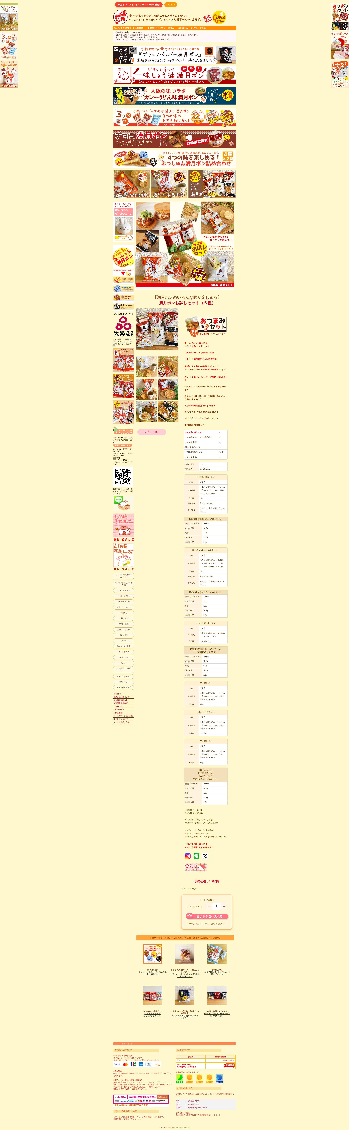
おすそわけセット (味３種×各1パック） (152, 1013)
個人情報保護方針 (121, 700)
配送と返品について (122, 697)
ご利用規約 (118, 706)
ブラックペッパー (124, 607)
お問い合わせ (119, 710)
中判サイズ (123, 624)
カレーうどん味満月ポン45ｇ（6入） (185, 1014)
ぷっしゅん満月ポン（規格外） (124, 576)
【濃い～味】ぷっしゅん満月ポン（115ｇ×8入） (185, 973)
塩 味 (124, 641)
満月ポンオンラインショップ (180, 1127)
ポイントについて (121, 719)
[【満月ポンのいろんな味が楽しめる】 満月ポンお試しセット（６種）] (146, 366)
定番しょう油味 (123, 629)
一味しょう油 (123, 596)
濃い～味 (123, 635)
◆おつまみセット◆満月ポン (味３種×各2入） (217, 1013)
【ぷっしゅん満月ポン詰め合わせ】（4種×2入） (152, 972)
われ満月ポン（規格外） (124, 669)
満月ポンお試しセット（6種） (124, 584)
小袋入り (123, 613)
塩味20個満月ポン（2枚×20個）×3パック (217, 972)
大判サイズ (123, 618)
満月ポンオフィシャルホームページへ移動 (139, 4)
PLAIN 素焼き (123, 652)
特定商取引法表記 (121, 703)
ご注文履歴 (118, 713)
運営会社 (117, 694)
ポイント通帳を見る (122, 722)
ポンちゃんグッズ (124, 687)
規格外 (123, 663)
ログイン (171, 4)
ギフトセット (123, 682)
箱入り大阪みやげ (124, 676)
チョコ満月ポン (123, 590)
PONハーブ (123, 657)
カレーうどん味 (123, 602)
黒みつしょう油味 (124, 646)
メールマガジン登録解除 (123, 716)
